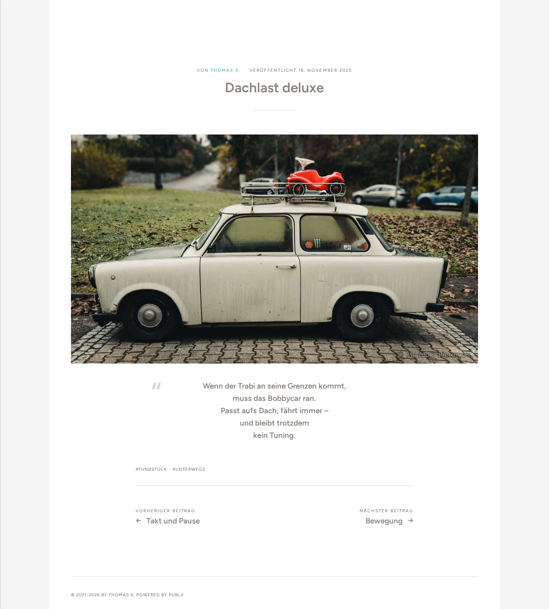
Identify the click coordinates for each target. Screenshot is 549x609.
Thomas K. (226, 70)
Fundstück (153, 469)
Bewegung (384, 520)
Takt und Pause (173, 520)
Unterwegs (190, 469)
